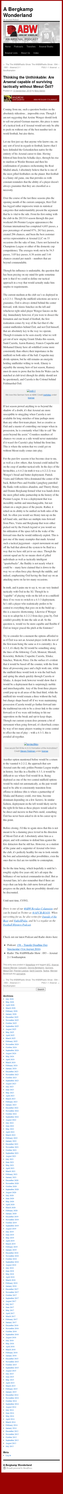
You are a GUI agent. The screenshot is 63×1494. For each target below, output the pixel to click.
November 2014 (12, 1397)
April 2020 (10, 1204)
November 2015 (12, 1361)
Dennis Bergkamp (36, 967)
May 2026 (10, 1002)
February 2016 (11, 1352)
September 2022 (12, 1116)
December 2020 (12, 1180)
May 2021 (10, 1165)
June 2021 (10, 1162)
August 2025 (11, 1029)
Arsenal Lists (11, 52)
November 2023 (12, 1074)
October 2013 (11, 1437)
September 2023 (12, 1080)
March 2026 (10, 1008)
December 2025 (12, 1017)
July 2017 (10, 1304)
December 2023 (12, 1071)
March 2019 (10, 1243)
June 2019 (10, 1234)
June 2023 (10, 1089)
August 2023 (11, 1083)
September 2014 (12, 1403)
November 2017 (12, 1292)
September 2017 (12, 1298)
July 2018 (10, 1267)
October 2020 (11, 1186)
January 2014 (11, 1428)
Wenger (53, 970)
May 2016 (10, 1343)
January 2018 (11, 1286)
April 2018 (10, 1277)
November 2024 (12, 1044)
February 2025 (11, 1041)
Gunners (49, 967)
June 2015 (10, 1376)
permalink (20, 973)
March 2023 (10, 1098)
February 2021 (11, 1174)
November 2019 (12, 1219)
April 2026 (10, 1005)
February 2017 (11, 1319)
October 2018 (11, 1258)
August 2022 (11, 1119)
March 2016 (10, 1349)
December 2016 (12, 1325)
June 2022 (10, 1125)
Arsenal (55, 964)
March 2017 (10, 1316)
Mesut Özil (8, 970)
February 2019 (11, 1246)
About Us (25, 52)
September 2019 (12, 1225)
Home (8, 46)
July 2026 (10, 999)
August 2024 (11, 1053)
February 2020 (11, 1210)
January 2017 (11, 1322)
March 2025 (10, 1038)
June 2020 (10, 1198)
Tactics (46, 970)
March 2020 (10, 1207)
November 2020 (12, 1183)
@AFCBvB (38, 912)
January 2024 (11, 1068)
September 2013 (12, 1440)
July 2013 (10, 1446)
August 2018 (11, 1264)
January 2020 (11, 1213)
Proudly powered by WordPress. (20, 1468)
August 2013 (11, 1443)
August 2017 (11, 1301)
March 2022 (10, 1135)
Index (36, 52)
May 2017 (10, 1310)
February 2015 (11, 1388)
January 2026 (11, 1014)
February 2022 (11, 1138)
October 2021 (11, 1150)
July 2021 (10, 1159)
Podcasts (18, 46)
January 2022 (11, 1141)
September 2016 (12, 1334)
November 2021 (12, 1147)
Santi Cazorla (36, 970)
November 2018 (12, 1255)
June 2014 (10, 1413)
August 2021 (11, 1156)
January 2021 (11, 1177)
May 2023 (10, 1092)
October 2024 (11, 1047)
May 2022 (10, 1128)
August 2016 (11, 1337)
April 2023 (10, 1095)
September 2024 (12, 1050)
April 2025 (10, 1035)
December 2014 (12, 1394)
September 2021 (12, 1153)
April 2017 (10, 1313)
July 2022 (10, 1122)
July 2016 (10, 1340)
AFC (49, 964)
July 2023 (10, 1086)
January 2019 (11, 1249)
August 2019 (11, 1228)
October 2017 (11, 1295)
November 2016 (12, 1328)
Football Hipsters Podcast (17, 924)
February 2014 (11, 1425)
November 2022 (12, 1110)
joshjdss (47, 394)
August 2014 (11, 1407)
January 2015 (11, 1391)
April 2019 (10, 1240)
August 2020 (11, 1192)
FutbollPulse (20, 920)
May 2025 (10, 1032)
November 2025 (12, 1020)
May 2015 (10, 1379)
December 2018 (12, 1252)
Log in (8, 1455)
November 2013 (12, 1434)
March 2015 (10, 1385)
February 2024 (11, 1065)
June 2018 (10, 1271)
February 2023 (11, 1101)
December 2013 (12, 1431)
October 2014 (11, 1400)
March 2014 (10, 1422)
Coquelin (22, 967)
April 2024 (10, 1059)
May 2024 (10, 1056)
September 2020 (12, 1189)
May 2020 (10, 1201)
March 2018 (10, 1280)
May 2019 (10, 1237)
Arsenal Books (46, 46)
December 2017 (12, 1289)
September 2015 (12, 1367)
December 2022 (12, 1107)
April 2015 (10, 1382)
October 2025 (11, 1023)
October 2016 (11, 1331)
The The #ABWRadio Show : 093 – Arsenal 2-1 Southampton (17, 67)
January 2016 (11, 1355)
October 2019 (11, 1222)
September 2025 (12, 1026)
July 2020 (10, 1195)
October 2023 (11, 1077)
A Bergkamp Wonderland (18, 11)
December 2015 (12, 1358)
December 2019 (12, 1216)
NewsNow (30, 964)
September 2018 (12, 1261)
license (31, 397)
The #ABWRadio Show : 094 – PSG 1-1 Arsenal (45, 66)
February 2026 (11, 1011)
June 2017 (10, 1307)
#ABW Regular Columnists (38, 908)
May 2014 (10, 1416)
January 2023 (11, 1104)
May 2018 (10, 1274)
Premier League (21, 970)
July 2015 (10, 1373)
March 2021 (10, 1171)
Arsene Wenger (10, 967)
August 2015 (11, 1370)
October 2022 (11, 1113)
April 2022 (10, 1131)
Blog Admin (40, 90)
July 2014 (10, 1410)
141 (47, 912)
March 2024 (10, 1062)
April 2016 (10, 1346)
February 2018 (11, 1283)
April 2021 (10, 1168)
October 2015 (11, 1364)
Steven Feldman (28, 751)
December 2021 (12, 1144)
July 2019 (10, 1231)
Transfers (31, 46)
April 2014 (10, 1419)
